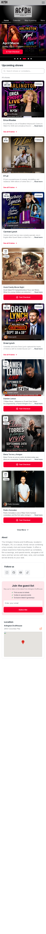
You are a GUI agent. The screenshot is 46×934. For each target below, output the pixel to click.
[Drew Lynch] (23, 330)
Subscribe (23, 610)
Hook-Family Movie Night (13, 287)
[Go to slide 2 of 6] (17, 58)
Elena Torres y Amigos (12, 454)
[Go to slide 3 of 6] (20, 58)
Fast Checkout (24, 297)
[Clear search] (42, 71)
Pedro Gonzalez (10, 510)
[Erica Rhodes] (23, 108)
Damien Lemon (9, 399)
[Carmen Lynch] (23, 219)
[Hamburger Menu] (43, 2)
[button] (23, 642)
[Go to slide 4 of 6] (24, 58)
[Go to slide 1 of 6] (14, 58)
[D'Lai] (23, 163)
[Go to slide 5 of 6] (28, 58)
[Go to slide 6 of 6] (31, 58)
